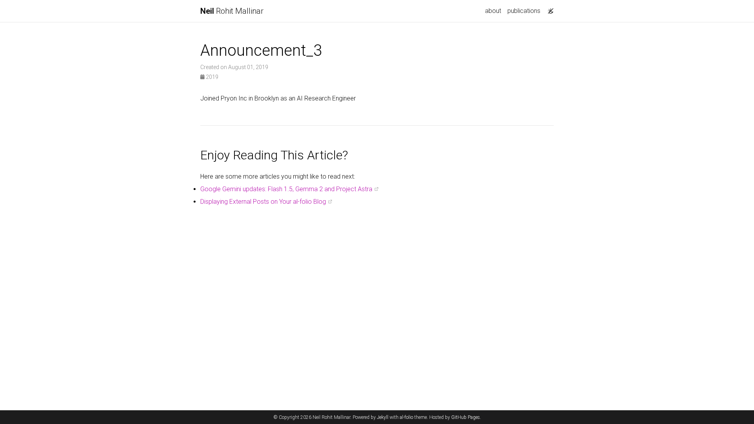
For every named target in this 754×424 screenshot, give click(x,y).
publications (523, 11)
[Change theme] (549, 8)
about (493, 11)
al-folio (406, 417)
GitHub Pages (465, 417)
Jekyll (382, 417)
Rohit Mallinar (232, 11)
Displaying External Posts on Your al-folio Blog (263, 201)
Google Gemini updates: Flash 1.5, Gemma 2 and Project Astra (286, 189)
